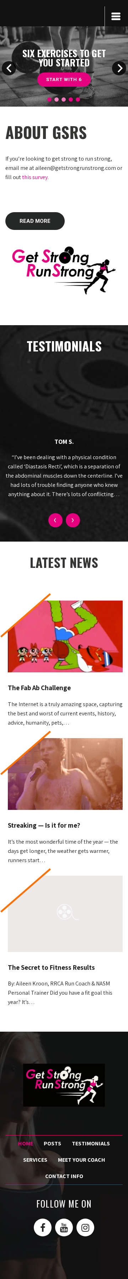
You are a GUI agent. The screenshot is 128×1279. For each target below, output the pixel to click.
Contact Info (64, 1176)
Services (64, 79)
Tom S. (64, 441)
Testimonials (91, 1143)
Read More (35, 221)
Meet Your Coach (81, 1160)
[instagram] (85, 1227)
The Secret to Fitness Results (51, 967)
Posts (52, 1143)
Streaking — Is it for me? (44, 825)
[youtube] (64, 1227)
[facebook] (43, 1227)
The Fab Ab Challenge (39, 687)
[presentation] (55, 520)
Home (25, 1143)
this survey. (35, 177)
